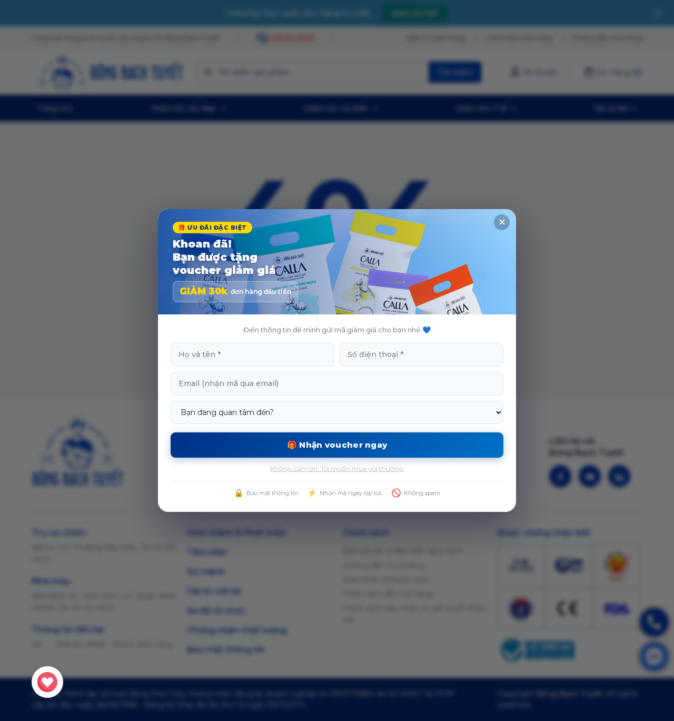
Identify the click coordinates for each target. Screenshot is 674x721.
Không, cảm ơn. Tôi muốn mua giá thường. (337, 468)
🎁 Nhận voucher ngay (337, 445)
